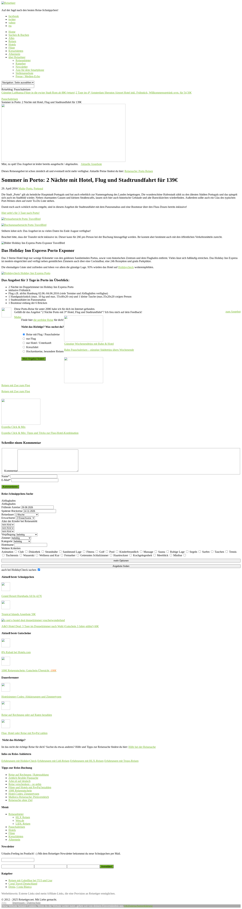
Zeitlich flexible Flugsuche (23, 777)
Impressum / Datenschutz (26, 902)
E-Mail (6, 479)
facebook (14, 16)
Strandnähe (51, 551)
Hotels (12, 44)
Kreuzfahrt (32, 347)
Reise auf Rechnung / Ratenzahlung (29, 774)
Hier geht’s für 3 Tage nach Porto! (20, 212)
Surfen (206, 551)
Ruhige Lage (177, 551)
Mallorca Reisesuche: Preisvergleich (29, 796)
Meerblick (163, 555)
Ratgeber (21, 63)
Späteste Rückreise (11, 510)
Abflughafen (8, 500)
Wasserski (29, 555)
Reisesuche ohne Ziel (20, 800)
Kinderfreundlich (129, 551)
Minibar (178, 555)
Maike (22, 188)
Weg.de (20, 820)
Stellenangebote (24, 73)
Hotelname (7, 544)
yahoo (12, 22)
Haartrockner (121, 555)
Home (12, 31)
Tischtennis (12, 555)
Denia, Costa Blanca (20, 886)
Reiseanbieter (23, 60)
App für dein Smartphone (30, 69)
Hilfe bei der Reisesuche (142, 746)
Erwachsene (8, 517)
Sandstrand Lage (72, 551)
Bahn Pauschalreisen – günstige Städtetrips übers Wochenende (99, 349)
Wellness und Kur (49, 555)
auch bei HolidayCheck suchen (19, 569)
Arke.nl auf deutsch (19, 781)
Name (5, 476)
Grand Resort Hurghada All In (21, 596)
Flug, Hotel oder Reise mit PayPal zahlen (24, 733)
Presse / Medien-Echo (28, 76)
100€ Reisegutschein (20, 790)
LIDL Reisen (23, 823)
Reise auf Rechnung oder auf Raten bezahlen (26, 714)
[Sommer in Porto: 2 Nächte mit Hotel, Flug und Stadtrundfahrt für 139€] (63, 160)
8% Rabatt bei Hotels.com (16, 652)
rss (10, 25)
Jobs (3, 902)
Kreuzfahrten (16, 50)
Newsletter (22, 66)
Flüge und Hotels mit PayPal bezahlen (30, 787)
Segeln (194, 551)
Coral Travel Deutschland (23, 883)
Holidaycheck (126, 267)
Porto (29, 188)
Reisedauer (7, 514)
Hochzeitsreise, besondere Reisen (45, 351)
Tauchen (220, 551)
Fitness (90, 551)
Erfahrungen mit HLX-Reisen (87, 760)
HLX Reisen (23, 817)
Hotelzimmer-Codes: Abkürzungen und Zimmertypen (31, 696)
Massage (148, 551)
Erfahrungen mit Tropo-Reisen (121, 760)
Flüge (12, 47)
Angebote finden (121, 566)
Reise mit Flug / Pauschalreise (43, 334)
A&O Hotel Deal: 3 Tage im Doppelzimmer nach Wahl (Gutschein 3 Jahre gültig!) (50, 626)
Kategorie (6, 541)
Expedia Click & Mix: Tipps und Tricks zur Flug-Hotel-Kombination (39, 432)
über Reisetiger (17, 57)
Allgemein (14, 54)
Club (21, 551)
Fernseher (70, 555)
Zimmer (5, 537)
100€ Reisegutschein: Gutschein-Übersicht (28, 670)
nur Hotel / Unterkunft (38, 342)
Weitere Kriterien (11, 548)
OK (126, 905)
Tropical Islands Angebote (18, 614)
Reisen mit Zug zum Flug (15, 391)
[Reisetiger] (8, 2)
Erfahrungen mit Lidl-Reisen (53, 760)
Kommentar (11, 470)
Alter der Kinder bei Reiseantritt (19, 521)
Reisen (12, 41)
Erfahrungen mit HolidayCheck (19, 760)
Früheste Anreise (10, 507)
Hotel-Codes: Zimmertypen (24, 793)
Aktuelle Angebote (91, 164)
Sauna (162, 551)
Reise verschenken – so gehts (25, 784)
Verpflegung (8, 534)
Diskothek (35, 551)
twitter (12, 19)
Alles (11, 38)
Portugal (38, 188)
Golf (102, 551)
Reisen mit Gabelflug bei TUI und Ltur (30, 880)
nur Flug (31, 338)
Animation (7, 551)
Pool (112, 551)
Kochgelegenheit (143, 555)
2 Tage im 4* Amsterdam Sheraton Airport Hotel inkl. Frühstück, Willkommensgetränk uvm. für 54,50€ (134, 92)
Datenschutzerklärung (140, 905)
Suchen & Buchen (19, 34)
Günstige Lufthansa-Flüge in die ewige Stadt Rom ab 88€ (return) (38, 92)
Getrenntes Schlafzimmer (94, 555)
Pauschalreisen (17, 826)
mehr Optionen (121, 560)
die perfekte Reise (43, 319)
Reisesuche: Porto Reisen (139, 171)
